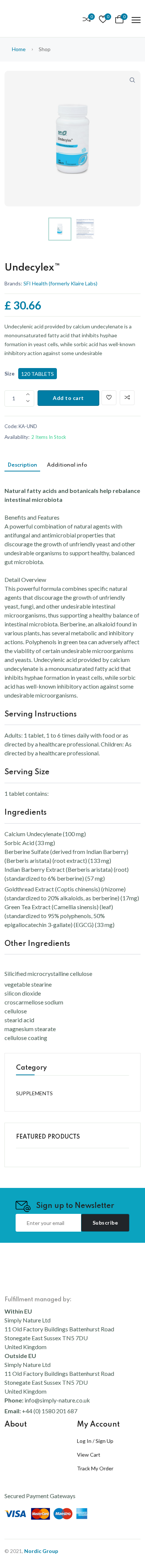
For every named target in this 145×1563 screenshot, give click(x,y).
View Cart (88, 1454)
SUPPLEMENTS (34, 1093)
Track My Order (95, 1468)
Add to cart (68, 398)
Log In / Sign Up (95, 1441)
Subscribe (105, 1222)
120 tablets (37, 374)
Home (19, 49)
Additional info (67, 465)
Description (22, 465)
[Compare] (127, 397)
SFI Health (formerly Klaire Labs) (60, 283)
